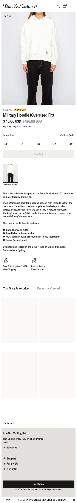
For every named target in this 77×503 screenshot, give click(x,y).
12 (55, 144)
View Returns (37, 269)
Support (11, 458)
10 (38, 144)
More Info (27, 126)
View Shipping (9, 269)
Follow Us (12, 464)
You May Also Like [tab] (15, 288)
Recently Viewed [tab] (48, 288)
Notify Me (38, 484)
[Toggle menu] (72, 6)
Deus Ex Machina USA (33, 489)
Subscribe (12, 447)
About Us (12, 469)
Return (10, 423)
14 (71, 144)
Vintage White (10, 184)
